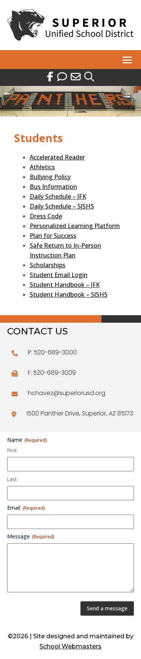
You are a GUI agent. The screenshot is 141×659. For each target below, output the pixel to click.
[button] (127, 59)
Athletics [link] (42, 167)
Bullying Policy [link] (50, 177)
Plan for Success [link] (53, 235)
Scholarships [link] (47, 265)
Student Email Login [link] (59, 275)
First (12, 450)
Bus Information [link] (53, 186)
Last (12, 479)
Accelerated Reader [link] (57, 157)
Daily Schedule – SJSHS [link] (62, 206)
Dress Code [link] (46, 216)
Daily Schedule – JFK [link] (58, 196)
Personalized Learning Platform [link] (75, 226)
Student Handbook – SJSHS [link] (69, 294)
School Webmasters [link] (70, 646)
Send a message (107, 608)
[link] (70, 38)
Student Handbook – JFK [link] (65, 284)
